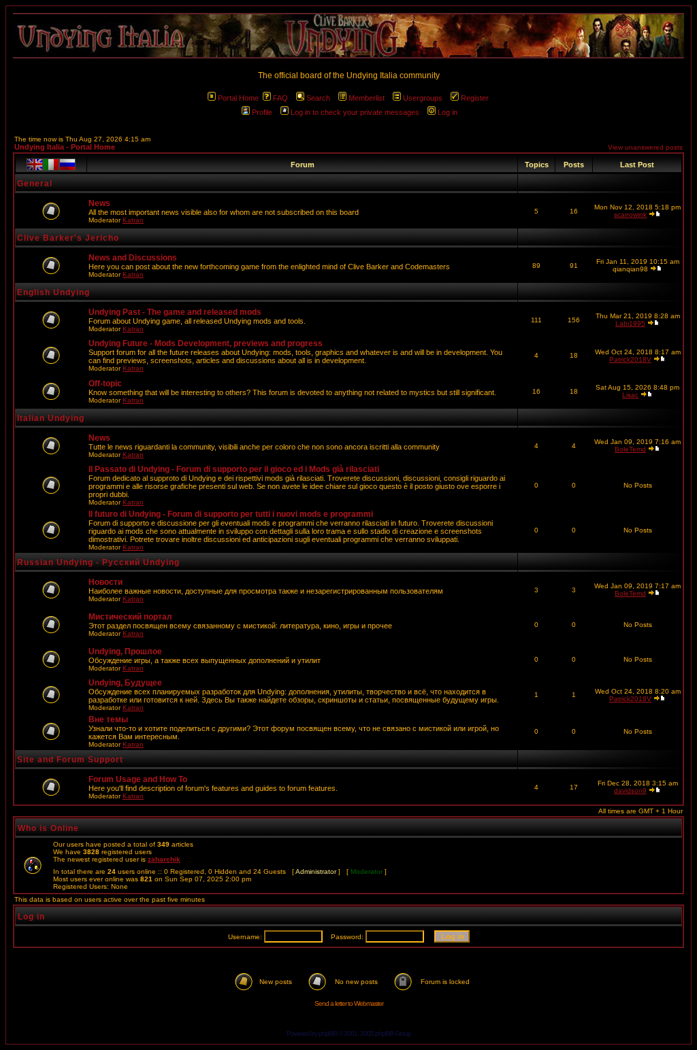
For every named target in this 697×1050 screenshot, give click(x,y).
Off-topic (105, 383)
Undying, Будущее (125, 683)
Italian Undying (50, 418)
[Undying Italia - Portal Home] (348, 35)
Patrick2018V (630, 359)
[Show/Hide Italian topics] (51, 164)
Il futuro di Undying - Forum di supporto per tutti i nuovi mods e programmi (230, 514)
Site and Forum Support (70, 759)
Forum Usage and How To (137, 779)
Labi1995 (630, 323)
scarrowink (630, 214)
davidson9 (630, 790)
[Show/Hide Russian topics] (67, 164)
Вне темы (108, 719)
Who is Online (48, 828)
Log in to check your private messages (355, 112)
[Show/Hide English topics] (35, 164)
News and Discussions (132, 257)
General (34, 183)
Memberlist (366, 98)
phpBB (328, 1033)
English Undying (53, 292)
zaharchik (164, 859)
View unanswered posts (645, 147)
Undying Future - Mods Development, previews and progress (205, 343)
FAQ (280, 98)
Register (475, 98)
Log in (447, 112)
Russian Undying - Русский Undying (98, 562)
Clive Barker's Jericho (68, 238)
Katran (133, 220)
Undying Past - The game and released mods (174, 312)
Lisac (630, 395)
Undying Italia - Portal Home (64, 147)
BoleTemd (630, 449)
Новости (105, 582)
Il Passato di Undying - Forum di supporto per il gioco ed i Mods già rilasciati (233, 469)
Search (318, 98)
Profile (262, 112)
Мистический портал (130, 617)
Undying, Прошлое (125, 651)
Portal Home (238, 98)
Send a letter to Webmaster (348, 1003)
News (99, 203)
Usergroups (422, 98)
